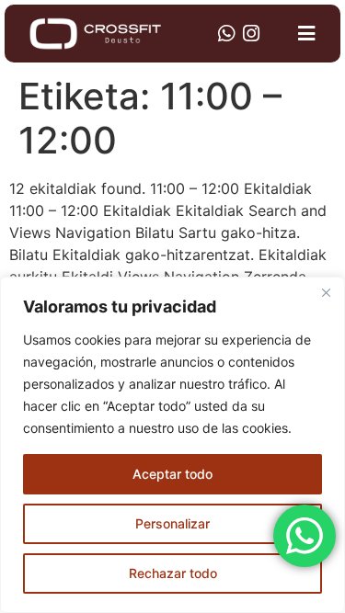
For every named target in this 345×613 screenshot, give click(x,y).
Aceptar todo (172, 474)
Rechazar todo (173, 573)
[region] (172, 445)
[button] (306, 34)
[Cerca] (326, 292)
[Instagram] (250, 33)
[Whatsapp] (226, 33)
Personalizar (172, 523)
